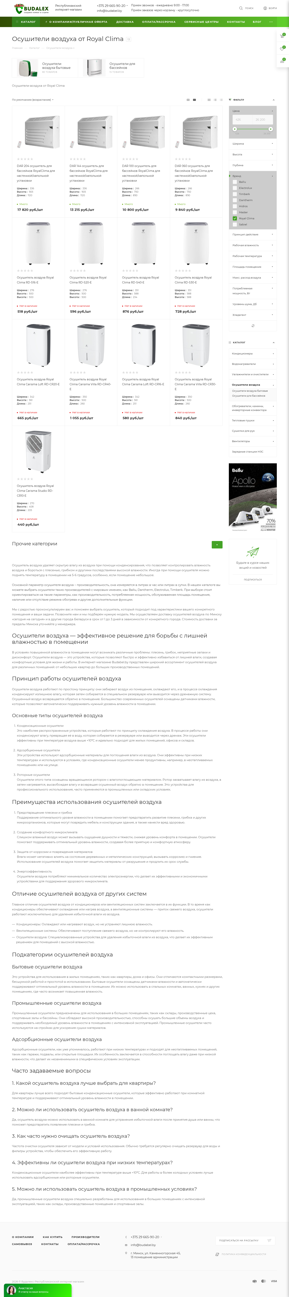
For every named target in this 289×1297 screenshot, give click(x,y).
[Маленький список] (188, 100)
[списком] (215, 100)
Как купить (53, 1237)
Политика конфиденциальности (244, 1254)
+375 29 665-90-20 (111, 6)
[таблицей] (221, 100)
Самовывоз (22, 1244)
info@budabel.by (109, 11)
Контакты (49, 1244)
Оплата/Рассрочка (84, 1244)
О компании (23, 1237)
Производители (85, 1237)
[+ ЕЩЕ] (271, 22)
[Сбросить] (253, 326)
